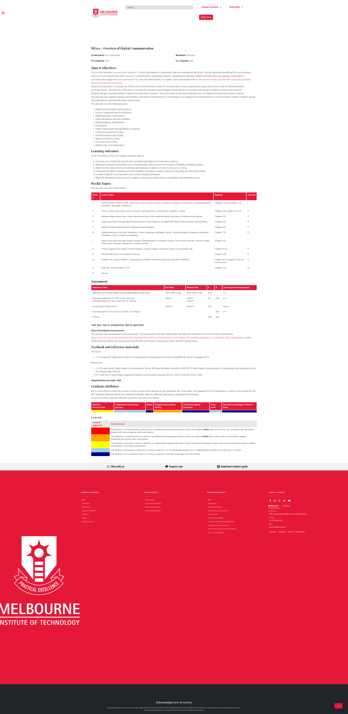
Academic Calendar (89, 511)
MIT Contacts (213, 514)
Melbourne (273, 505)
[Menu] (3, 13)
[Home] (105, 10)
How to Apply (150, 500)
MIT (210, 500)
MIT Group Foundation (216, 532)
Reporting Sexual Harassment (219, 525)
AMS (84, 500)
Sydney (286, 505)
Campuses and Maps (216, 518)
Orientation (86, 503)
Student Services (88, 522)
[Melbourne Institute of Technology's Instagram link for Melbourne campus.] (275, 500)
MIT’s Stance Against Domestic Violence (223, 529)
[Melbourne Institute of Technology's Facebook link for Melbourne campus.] (270, 500)
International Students (153, 511)
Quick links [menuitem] (233, 7)
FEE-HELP (86, 514)
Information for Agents (153, 503)
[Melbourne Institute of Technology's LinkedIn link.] (284, 500)
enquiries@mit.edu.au (277, 527)
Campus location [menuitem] (208, 7)
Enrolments (86, 507)
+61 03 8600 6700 (276, 520)
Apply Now (206, 17)
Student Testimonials (153, 507)
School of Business (215, 507)
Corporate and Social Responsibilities (222, 522)
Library (85, 518)
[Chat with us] (279, 500)
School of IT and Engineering (218, 511)
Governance (213, 503)
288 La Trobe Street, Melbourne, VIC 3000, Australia (288, 514)
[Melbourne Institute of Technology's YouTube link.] (289, 500)
